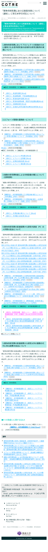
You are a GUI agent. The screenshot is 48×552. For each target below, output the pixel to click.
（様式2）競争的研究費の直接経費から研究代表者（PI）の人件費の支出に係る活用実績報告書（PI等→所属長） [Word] (24, 321)
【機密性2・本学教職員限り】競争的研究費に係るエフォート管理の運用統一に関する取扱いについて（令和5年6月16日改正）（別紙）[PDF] (24, 143)
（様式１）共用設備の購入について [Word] (20, 213)
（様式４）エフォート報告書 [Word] (18, 164)
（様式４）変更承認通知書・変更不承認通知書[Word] (24, 101)
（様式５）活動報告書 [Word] (15, 104)
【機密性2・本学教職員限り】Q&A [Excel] (24, 427)
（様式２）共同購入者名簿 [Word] (17, 216)
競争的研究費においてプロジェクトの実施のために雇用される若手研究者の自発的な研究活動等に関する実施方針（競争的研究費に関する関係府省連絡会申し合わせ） (24, 448)
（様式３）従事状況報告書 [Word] (17, 161)
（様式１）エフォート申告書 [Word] (18, 156)
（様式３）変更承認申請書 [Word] (17, 99)
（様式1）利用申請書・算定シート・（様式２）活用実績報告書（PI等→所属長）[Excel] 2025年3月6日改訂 (24, 314)
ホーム (3, 18)
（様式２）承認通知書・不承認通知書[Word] (21, 96)
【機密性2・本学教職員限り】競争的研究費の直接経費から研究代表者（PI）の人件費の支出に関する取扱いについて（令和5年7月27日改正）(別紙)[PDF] (24, 285)
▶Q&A (4, 84)
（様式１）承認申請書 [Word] (15, 93)
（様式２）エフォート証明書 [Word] (18, 158)
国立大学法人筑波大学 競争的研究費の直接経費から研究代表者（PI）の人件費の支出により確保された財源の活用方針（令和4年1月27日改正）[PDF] (24, 247)
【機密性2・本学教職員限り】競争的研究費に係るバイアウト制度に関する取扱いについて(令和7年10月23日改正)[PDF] (24, 374)
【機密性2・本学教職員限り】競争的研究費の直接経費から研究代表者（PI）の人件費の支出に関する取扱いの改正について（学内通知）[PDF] (24, 278)
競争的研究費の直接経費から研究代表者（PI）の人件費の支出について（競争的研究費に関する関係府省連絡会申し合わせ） (24, 475)
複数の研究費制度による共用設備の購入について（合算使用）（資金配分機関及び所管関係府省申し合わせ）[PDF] (24, 459)
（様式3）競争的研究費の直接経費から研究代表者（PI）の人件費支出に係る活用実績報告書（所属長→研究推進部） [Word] (24, 328)
